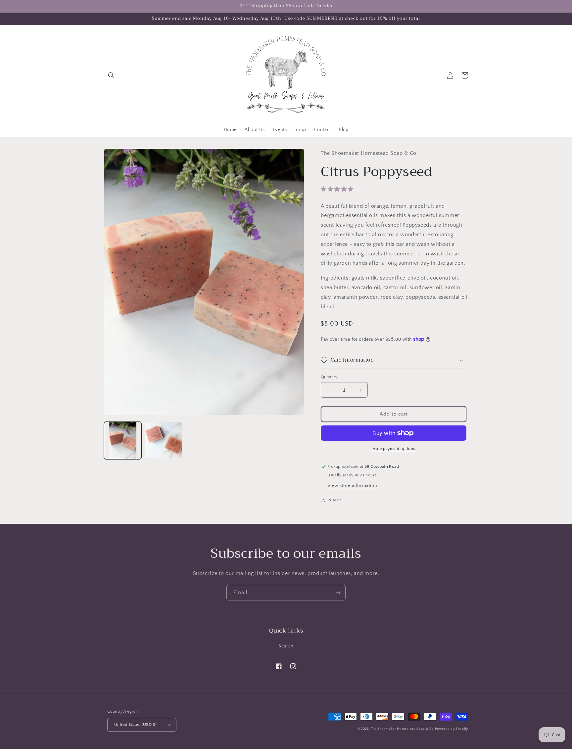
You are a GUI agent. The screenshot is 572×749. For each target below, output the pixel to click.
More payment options (393, 449)
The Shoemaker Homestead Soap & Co (402, 729)
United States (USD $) (135, 724)
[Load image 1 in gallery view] (122, 440)
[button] (111, 75)
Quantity (329, 376)
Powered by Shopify (451, 729)
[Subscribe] (338, 592)
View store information (352, 485)
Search (286, 646)
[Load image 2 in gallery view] (163, 440)
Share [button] (334, 500)
